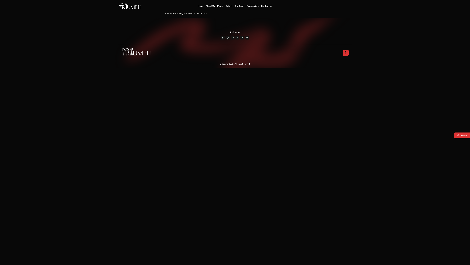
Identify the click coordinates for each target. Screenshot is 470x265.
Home (201, 6)
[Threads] (247, 38)
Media (220, 6)
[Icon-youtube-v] (233, 38)
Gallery (229, 6)
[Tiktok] (242, 38)
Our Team (239, 6)
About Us (210, 6)
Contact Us (266, 6)
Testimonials (253, 6)
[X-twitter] (237, 38)
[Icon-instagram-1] (228, 38)
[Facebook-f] (223, 38)
